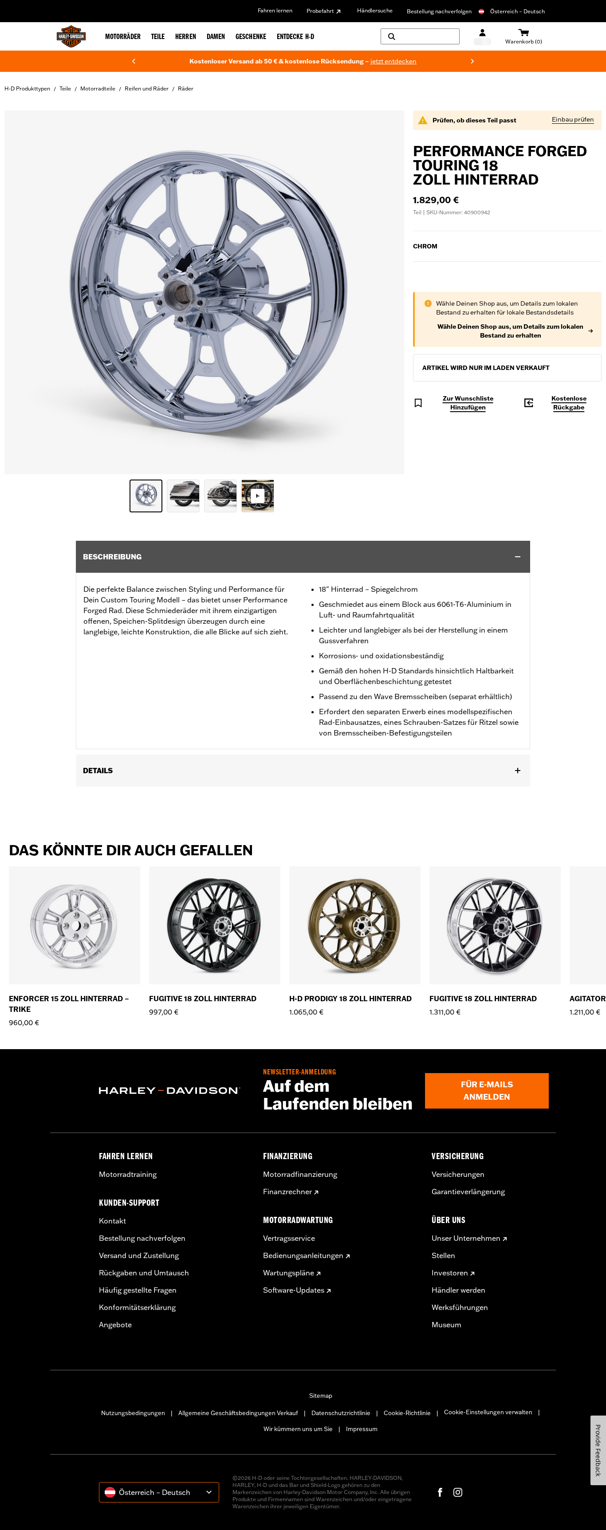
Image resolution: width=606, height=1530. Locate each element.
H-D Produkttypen (27, 88)
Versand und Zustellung (139, 1255)
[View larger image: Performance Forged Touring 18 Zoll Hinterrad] (204, 291)
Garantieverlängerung (468, 1191)
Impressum (362, 1428)
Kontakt (112, 1220)
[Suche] (420, 36)
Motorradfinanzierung (300, 1174)
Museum (446, 1324)
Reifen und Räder (147, 88)
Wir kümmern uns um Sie (298, 1428)
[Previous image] (22, 292)
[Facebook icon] (440, 1492)
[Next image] (386, 292)
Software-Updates (293, 1290)
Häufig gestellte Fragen (138, 1290)
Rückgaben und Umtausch (144, 1272)
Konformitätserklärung (137, 1307)
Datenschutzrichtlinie (340, 1412)
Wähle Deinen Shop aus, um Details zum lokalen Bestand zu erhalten (510, 331)
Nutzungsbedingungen (133, 1412)
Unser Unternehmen (466, 1238)
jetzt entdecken (375, 61)
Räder (185, 88)
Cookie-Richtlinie (407, 1412)
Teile (65, 88)
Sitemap (320, 1395)
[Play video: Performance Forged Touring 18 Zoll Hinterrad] (258, 496)
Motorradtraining (128, 1174)
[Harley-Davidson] (174, 1090)
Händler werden (458, 1290)
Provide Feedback (598, 1450)
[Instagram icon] (458, 1492)
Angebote (115, 1324)
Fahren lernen (275, 10)
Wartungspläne (288, 1272)
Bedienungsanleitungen (303, 1255)
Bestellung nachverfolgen (439, 11)
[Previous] (133, 61)
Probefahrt (320, 11)
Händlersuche (375, 10)
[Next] (472, 61)
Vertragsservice (289, 1238)
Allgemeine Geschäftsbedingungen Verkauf (238, 1412)
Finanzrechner (287, 1191)
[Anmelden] (482, 36)
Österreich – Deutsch (517, 11)
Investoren (450, 1272)
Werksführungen (460, 1307)
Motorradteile (97, 88)
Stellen (443, 1255)
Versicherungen (458, 1174)
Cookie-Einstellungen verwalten (488, 1412)
